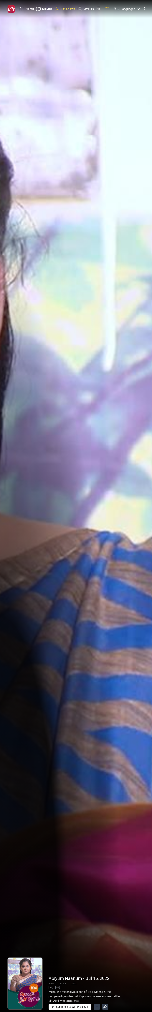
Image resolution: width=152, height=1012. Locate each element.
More (76, 1001)
